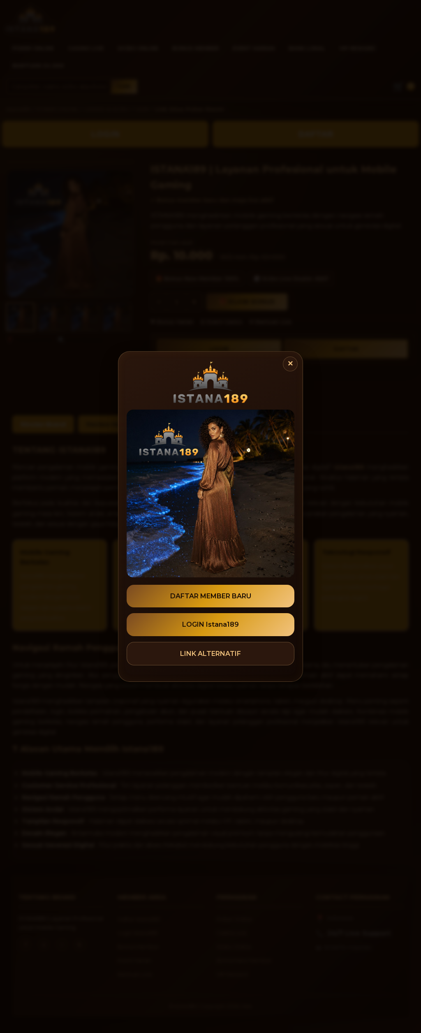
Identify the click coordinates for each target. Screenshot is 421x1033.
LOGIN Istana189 (210, 624)
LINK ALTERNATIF (210, 654)
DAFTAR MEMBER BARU (210, 596)
